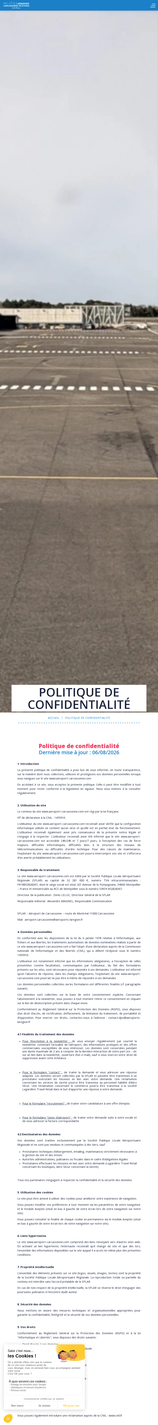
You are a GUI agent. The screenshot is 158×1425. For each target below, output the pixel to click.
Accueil (25, 5)
